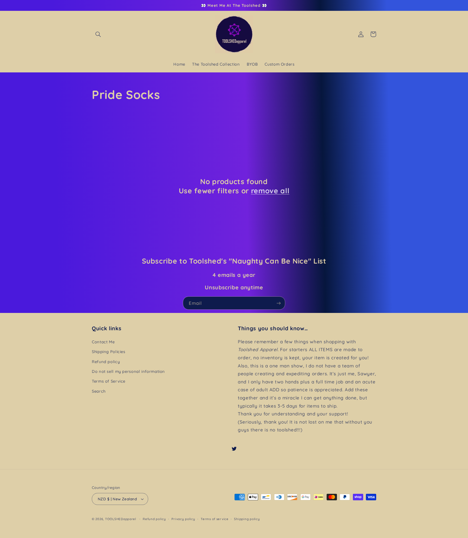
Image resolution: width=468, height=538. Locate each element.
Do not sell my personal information (128, 371)
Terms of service (215, 519)
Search (99, 391)
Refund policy (106, 361)
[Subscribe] (278, 303)
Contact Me (103, 341)
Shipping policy (247, 519)
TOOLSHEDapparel (120, 519)
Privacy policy (183, 519)
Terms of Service (108, 381)
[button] (98, 34)
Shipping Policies (108, 351)
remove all (270, 190)
